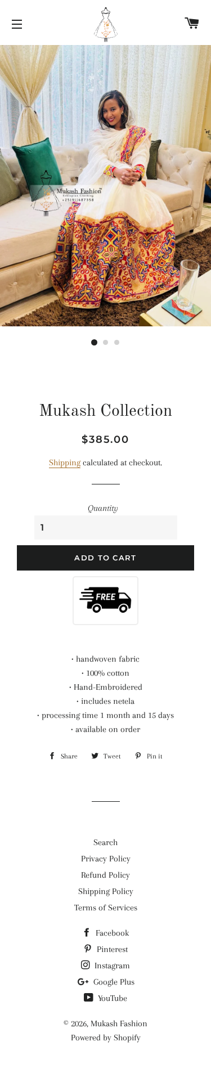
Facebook (111, 933)
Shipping (64, 462)
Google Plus (112, 982)
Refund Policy (105, 875)
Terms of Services (105, 908)
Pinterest (111, 949)
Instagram (111, 965)
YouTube (111, 998)
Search (105, 842)
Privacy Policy (106, 859)
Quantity (103, 508)
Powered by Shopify (106, 1037)
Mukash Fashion (119, 1023)
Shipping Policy (105, 891)
